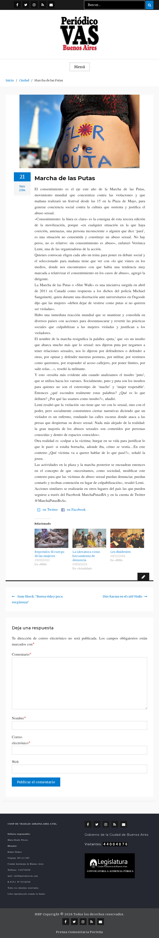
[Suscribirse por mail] (51, 4)
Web (15, 761)
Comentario (21, 654)
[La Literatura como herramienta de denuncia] (89, 538)
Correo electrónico (21, 739)
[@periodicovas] (17, 4)
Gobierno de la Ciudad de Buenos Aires (116, 835)
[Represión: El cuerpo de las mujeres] (51, 538)
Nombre (19, 717)
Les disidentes (120, 552)
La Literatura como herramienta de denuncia (86, 556)
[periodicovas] (34, 4)
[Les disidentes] (127, 538)
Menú (79, 66)
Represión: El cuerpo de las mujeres (49, 554)
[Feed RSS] (42, 4)
